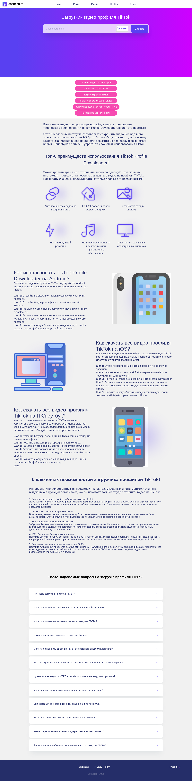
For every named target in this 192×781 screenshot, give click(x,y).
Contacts (84, 766)
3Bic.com (19, 305)
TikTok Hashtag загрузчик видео (96, 101)
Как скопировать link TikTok (96, 113)
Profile (76, 4)
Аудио (133, 4)
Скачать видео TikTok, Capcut (96, 82)
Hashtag (114, 4)
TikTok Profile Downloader (74, 445)
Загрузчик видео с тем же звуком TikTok (96, 107)
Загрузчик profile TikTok (96, 88)
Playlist (95, 4)
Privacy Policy (102, 766)
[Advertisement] (96, 53)
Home (59, 4)
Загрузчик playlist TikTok (96, 95)
